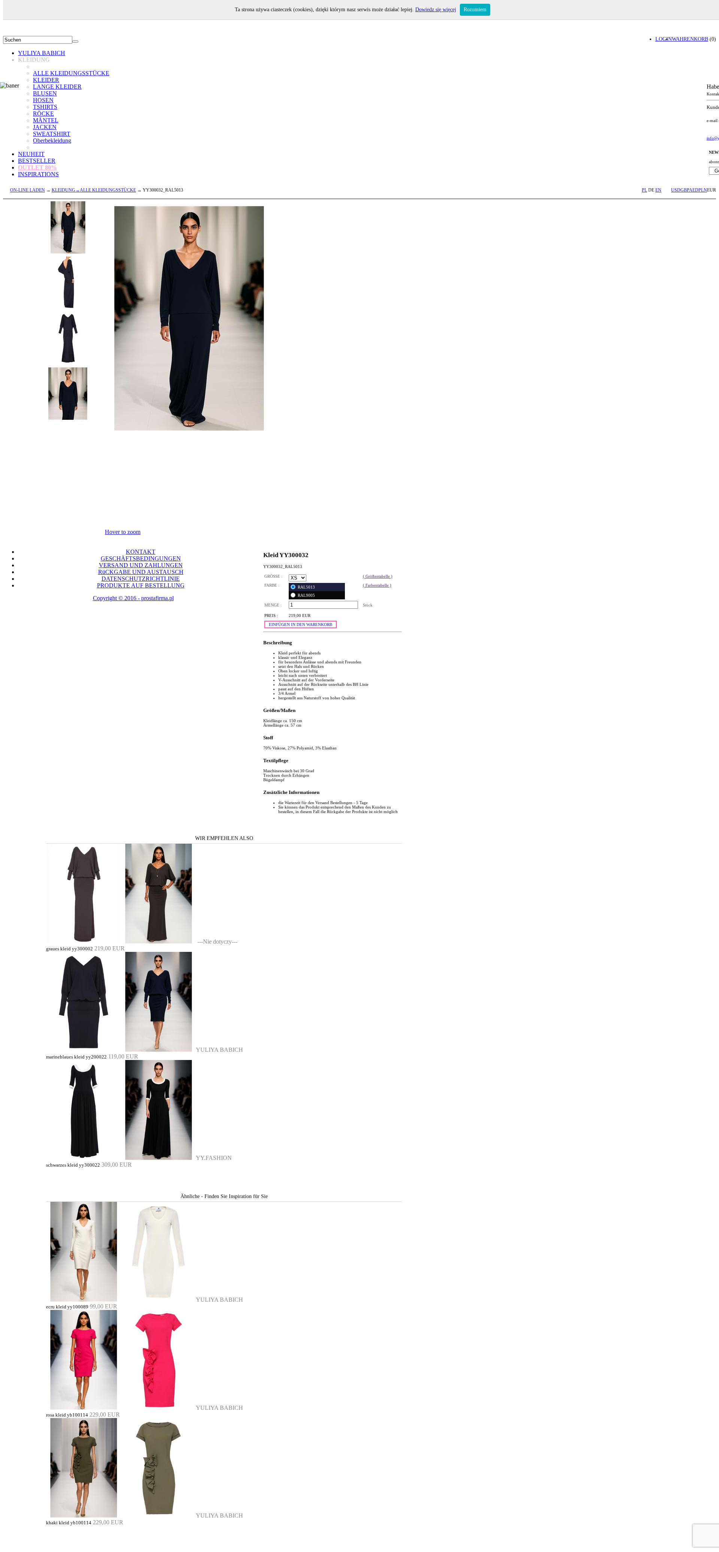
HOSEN (43, 100)
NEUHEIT (31, 154)
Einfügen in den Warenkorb (300, 624)
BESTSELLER (36, 161)
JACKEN (45, 127)
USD (675, 190)
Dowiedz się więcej (435, 9)
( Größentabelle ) (377, 576)
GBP (684, 190)
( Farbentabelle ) (377, 585)
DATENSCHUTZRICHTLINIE (140, 578)
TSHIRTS (45, 107)
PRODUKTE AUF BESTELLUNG (141, 585)
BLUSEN (45, 93)
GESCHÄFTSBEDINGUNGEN (141, 558)
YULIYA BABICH (41, 53)
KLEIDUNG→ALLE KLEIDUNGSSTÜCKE (94, 190)
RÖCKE (43, 113)
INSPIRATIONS (38, 174)
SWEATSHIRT (51, 134)
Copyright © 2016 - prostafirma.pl (133, 598)
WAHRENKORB (690, 39)
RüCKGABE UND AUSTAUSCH (140, 572)
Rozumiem (475, 9)
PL (644, 190)
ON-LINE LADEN (27, 190)
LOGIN (663, 39)
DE (651, 190)
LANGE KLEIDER (57, 86)
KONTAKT (140, 552)
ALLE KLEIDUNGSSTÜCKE (71, 73)
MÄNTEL (45, 120)
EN (658, 190)
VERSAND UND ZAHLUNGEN (141, 565)
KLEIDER (46, 80)
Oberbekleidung (52, 140)
